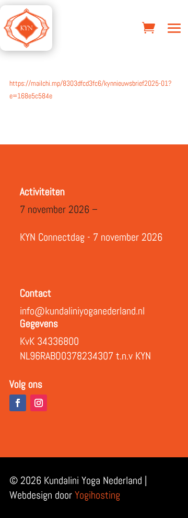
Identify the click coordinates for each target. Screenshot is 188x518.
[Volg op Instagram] (38, 403)
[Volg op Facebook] (17, 403)
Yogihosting (97, 495)
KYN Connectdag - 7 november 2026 (91, 237)
